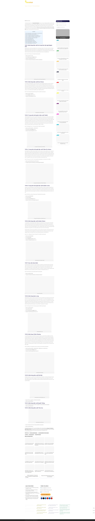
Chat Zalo (94, 510)
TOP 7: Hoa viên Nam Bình (29, 38)
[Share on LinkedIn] (31, 431)
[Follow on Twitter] (45, 498)
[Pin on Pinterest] (29, 431)
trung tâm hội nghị (38, 434)
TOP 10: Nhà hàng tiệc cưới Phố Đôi (30, 41)
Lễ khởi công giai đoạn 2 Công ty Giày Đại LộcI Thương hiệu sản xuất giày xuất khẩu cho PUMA (31, 476)
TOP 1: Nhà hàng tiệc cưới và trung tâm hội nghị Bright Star (33, 33)
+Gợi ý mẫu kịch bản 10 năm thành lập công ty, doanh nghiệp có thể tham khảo (65, 510)
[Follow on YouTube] (52, 498)
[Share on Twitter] (26, 431)
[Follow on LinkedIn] (50, 498)
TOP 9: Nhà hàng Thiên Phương (30, 40)
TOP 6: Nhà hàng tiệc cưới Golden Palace (31, 37)
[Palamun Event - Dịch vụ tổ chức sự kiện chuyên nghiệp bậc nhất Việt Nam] (29, 1)
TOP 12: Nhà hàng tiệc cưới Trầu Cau (30, 43)
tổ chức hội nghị (31, 434)
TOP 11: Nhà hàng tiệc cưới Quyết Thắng (31, 42)
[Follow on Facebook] (41, 498)
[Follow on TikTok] (43, 498)
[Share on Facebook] (25, 431)
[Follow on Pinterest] (48, 498)
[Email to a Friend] (28, 431)
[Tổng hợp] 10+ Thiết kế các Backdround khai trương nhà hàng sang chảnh (30, 505)
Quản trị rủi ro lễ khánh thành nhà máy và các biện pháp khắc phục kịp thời (29, 511)
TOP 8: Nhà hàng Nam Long (29, 39)
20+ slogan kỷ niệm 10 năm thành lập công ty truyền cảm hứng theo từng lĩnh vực (65, 513)
